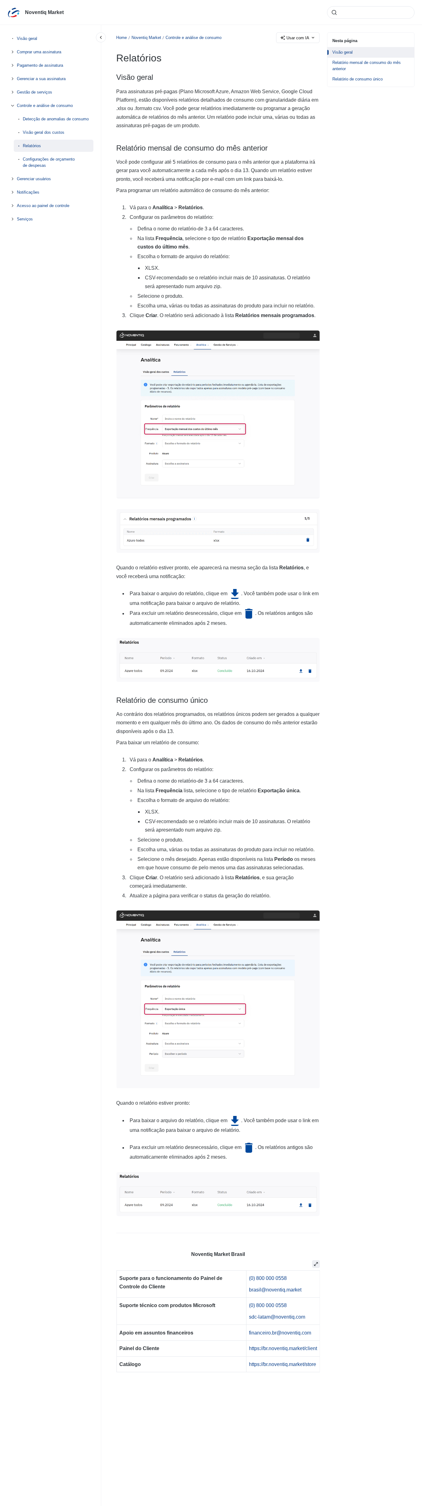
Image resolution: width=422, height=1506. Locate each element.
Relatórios (32, 145)
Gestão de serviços (34, 92)
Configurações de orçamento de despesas (49, 162)
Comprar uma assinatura (39, 52)
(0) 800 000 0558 (267, 1278)
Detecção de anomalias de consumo (56, 119)
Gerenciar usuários (34, 178)
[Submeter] (334, 12)
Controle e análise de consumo (45, 105)
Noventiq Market (44, 12)
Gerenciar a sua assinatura (41, 78)
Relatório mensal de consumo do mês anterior (366, 65)
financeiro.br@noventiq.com (280, 1332)
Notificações (28, 192)
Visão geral (27, 38)
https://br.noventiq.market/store (282, 1364)
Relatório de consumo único (357, 79)
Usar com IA (297, 38)
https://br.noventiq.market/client (283, 1348)
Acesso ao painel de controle (43, 205)
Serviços (25, 218)
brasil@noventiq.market (275, 1289)
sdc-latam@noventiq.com (277, 1317)
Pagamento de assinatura (40, 65)
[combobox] (370, 12)
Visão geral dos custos (43, 132)
